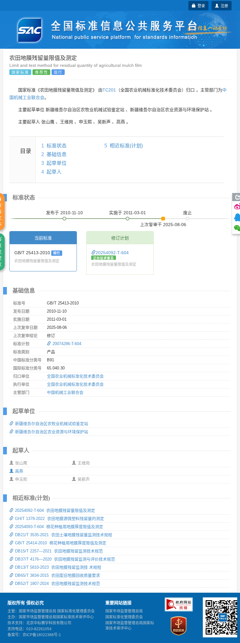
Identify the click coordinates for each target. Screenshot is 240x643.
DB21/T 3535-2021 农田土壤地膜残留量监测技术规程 (63, 534)
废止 (187, 212)
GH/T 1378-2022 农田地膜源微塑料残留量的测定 (59, 518)
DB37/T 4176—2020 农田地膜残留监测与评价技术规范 (65, 559)
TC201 (109, 89)
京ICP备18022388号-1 (41, 635)
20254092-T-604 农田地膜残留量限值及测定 (55, 510)
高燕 (19, 471)
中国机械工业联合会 (65, 392)
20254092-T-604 (112, 252)
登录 (200, 5)
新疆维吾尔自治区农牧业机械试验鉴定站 (51, 423)
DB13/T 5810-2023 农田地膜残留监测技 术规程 (58, 567)
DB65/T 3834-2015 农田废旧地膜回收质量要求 (57, 575)
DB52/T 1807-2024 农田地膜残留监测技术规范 (57, 583)
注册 (223, 5)
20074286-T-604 (66, 343)
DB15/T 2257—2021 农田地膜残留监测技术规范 (59, 551)
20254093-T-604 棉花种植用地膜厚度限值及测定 (59, 526)
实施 (127, 212)
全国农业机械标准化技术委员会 (75, 376)
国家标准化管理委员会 (124, 617)
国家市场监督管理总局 (124, 611)
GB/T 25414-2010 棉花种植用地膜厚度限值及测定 (60, 543)
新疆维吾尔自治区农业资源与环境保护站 (51, 431)
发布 (64, 212)
